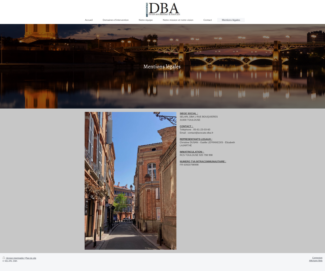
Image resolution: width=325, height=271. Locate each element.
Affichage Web (315, 261)
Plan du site (30, 258)
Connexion (317, 258)
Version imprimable (15, 258)
